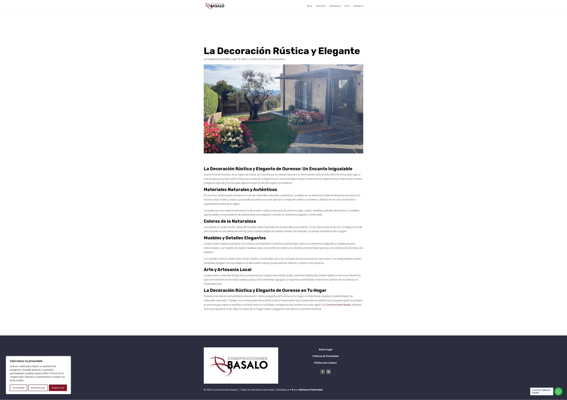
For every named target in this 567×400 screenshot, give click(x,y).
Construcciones (257, 59)
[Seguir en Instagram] (328, 371)
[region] (38, 375)
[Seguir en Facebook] (322, 371)
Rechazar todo (38, 387)
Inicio (309, 6)
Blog (347, 6)
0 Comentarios (277, 59)
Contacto (358, 6)
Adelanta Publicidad (219, 59)
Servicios (321, 6)
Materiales (335, 6)
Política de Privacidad (325, 356)
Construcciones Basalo (338, 304)
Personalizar (18, 387)
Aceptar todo (58, 387)
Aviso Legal (325, 349)
